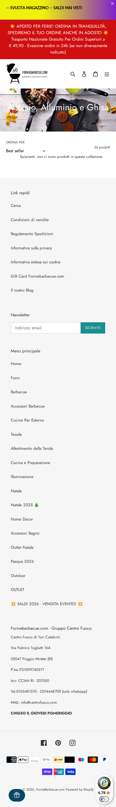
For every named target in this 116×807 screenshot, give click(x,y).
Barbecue (19, 392)
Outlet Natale (22, 547)
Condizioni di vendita (30, 220)
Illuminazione (22, 477)
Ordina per (15, 142)
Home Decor (22, 519)
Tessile (16, 434)
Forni (15, 378)
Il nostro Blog (22, 290)
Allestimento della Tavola (32, 448)
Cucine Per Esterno (27, 420)
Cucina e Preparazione (30, 463)
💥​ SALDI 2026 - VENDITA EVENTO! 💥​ (47, 604)
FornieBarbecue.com (50, 789)
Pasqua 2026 (22, 561)
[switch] (104, 799)
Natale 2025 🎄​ (25, 505)
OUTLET (17, 590)
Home (16, 364)
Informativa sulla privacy (31, 248)
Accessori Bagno (25, 533)
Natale (16, 491)
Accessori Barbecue (28, 406)
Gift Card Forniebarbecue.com (37, 276)
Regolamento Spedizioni (32, 234)
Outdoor (18, 576)
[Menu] (106, 74)
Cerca (16, 205)
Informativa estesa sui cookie (35, 262)
